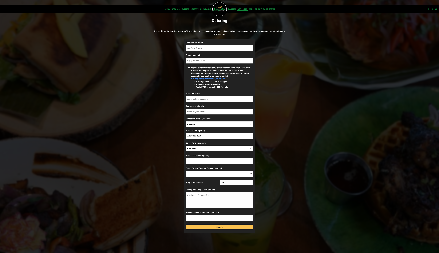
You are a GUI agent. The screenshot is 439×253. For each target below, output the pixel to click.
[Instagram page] (432, 9)
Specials (176, 9)
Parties (232, 9)
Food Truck (269, 9)
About (258, 9)
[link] (219, 9)
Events (185, 9)
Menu (167, 9)
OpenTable (205, 9)
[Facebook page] (429, 9)
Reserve (194, 9)
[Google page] (436, 9)
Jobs (251, 9)
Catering (242, 9)
